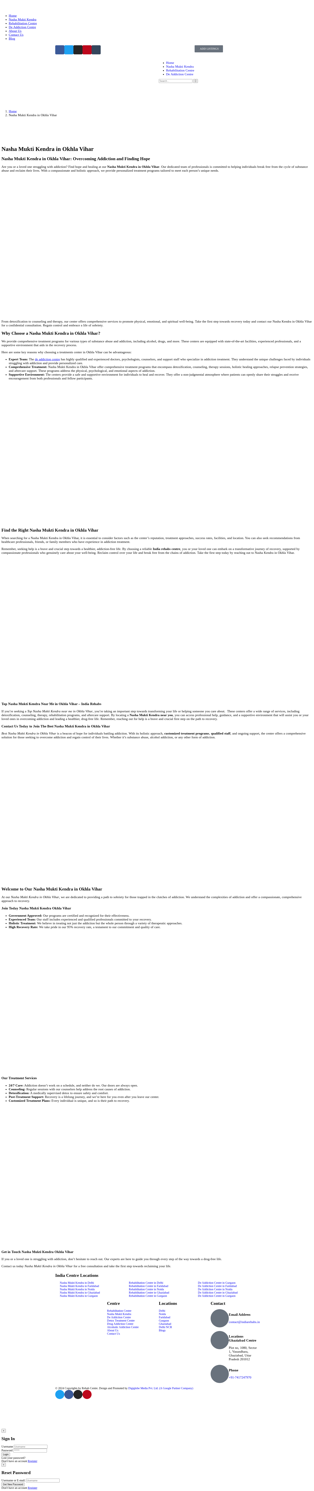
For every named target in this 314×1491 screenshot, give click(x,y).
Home (13, 111)
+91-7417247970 (240, 1377)
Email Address (239, 1314)
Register (32, 1461)
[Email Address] (220, 1318)
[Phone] (220, 1374)
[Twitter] (59, 1394)
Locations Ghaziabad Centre (242, 1338)
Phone (233, 1370)
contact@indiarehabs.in (244, 1322)
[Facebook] (68, 1394)
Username (7, 1446)
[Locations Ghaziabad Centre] (220, 1340)
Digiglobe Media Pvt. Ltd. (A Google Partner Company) (160, 1388)
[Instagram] (77, 1394)
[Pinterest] (87, 1394)
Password (7, 1450)
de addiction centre (47, 359)
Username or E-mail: (13, 1480)
